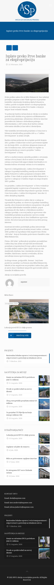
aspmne (24, 282)
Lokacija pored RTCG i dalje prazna (18, 327)
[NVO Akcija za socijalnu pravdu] (27, 10)
